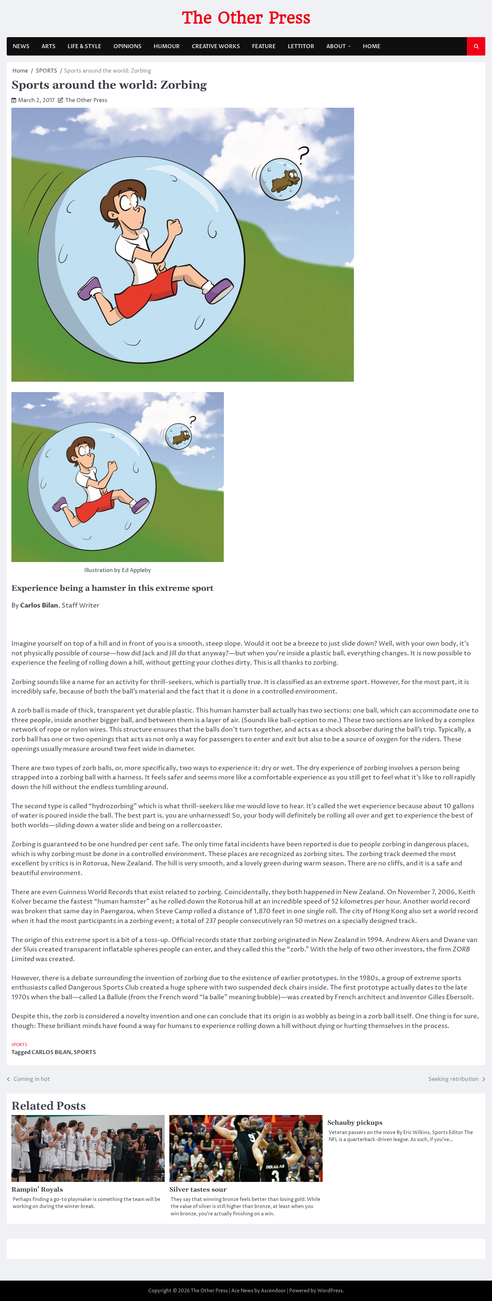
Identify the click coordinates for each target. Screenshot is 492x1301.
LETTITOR (301, 46)
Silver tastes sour (198, 1190)
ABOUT (336, 46)
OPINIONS (127, 46)
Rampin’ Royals (37, 1190)
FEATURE (264, 46)
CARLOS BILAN (51, 1052)
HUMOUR (167, 46)
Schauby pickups (355, 1123)
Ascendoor (273, 1291)
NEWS (21, 46)
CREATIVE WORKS (216, 46)
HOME (372, 46)
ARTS (49, 46)
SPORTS (19, 1045)
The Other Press (246, 17)
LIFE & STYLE (84, 46)
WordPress (330, 1291)
